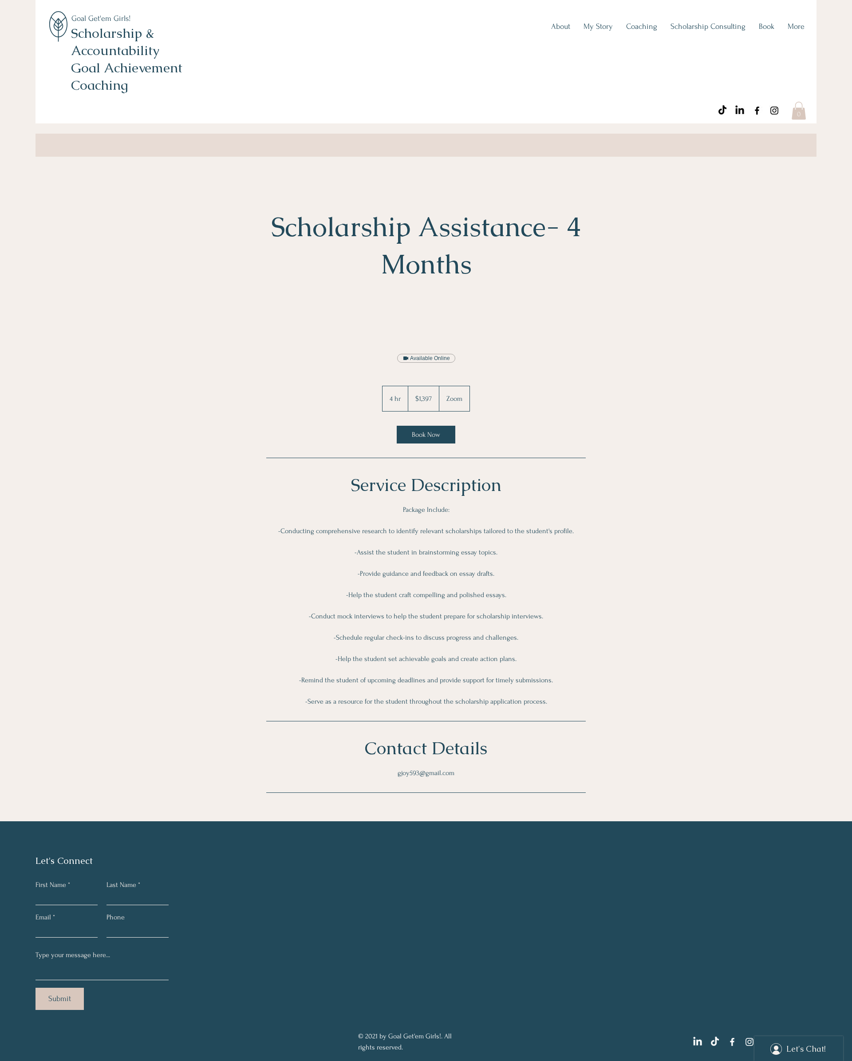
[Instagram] (774, 110)
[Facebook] (757, 110)
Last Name (121, 884)
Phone (115, 917)
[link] (426, 434)
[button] (798, 111)
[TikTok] (722, 110)
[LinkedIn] (739, 110)
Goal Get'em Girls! (101, 18)
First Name (51, 884)
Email (43, 917)
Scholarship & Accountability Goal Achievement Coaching (126, 59)
